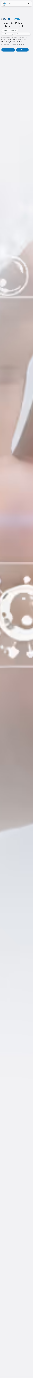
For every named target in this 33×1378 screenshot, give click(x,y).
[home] (7, 4)
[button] (28, 4)
